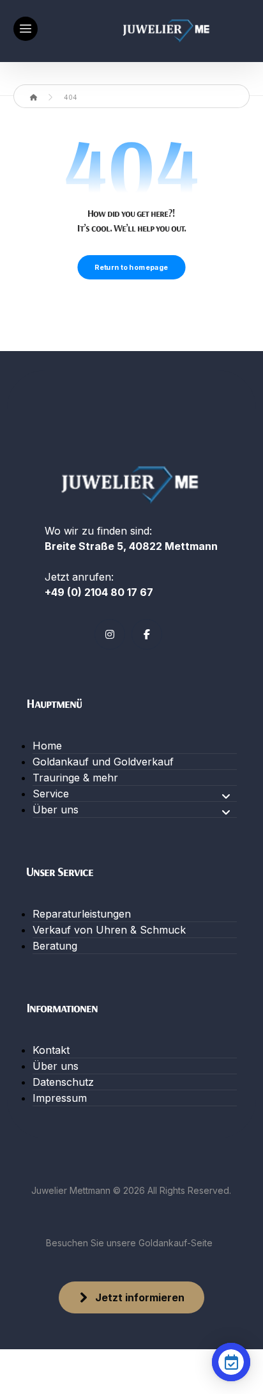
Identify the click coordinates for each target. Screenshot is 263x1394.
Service (51, 793)
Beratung (55, 945)
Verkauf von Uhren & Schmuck (109, 929)
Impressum (60, 1098)
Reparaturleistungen (82, 913)
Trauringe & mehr (75, 777)
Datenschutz (63, 1082)
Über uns (56, 809)
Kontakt (51, 1050)
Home (47, 745)
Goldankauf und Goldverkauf (103, 761)
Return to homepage (131, 267)
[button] (25, 29)
